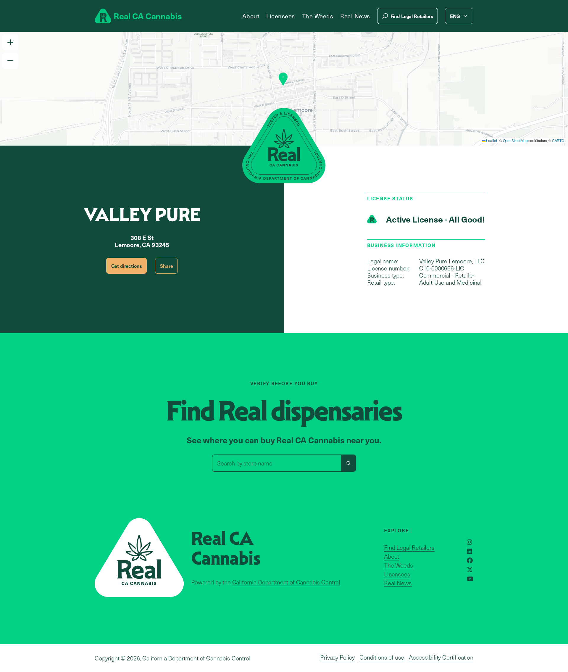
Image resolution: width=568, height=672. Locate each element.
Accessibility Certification (441, 657)
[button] (10, 42)
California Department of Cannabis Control (286, 582)
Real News (355, 16)
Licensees (280, 16)
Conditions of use (381, 657)
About (250, 16)
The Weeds (317, 16)
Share (166, 265)
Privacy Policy (337, 657)
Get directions (126, 265)
